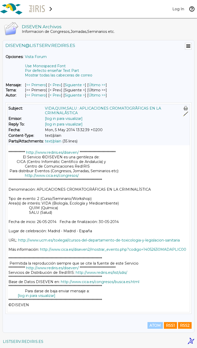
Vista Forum (36, 56)
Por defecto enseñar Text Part (52, 70)
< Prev (55, 85)
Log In (178, 9)
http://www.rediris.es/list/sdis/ (101, 272)
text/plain (53, 141)
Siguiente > (75, 85)
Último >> (97, 85)
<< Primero (36, 85)
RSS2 (185, 325)
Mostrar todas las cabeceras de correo (58, 75)
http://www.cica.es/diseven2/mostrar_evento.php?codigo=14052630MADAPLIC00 (113, 249)
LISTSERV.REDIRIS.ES (23, 341)
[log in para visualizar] (64, 118)
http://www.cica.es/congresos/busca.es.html (100, 281)
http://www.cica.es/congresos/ (52, 175)
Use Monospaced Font (45, 66)
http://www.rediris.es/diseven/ (52, 152)
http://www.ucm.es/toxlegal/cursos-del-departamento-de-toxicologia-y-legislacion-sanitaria (99, 240)
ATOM (155, 325)
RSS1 (170, 325)
